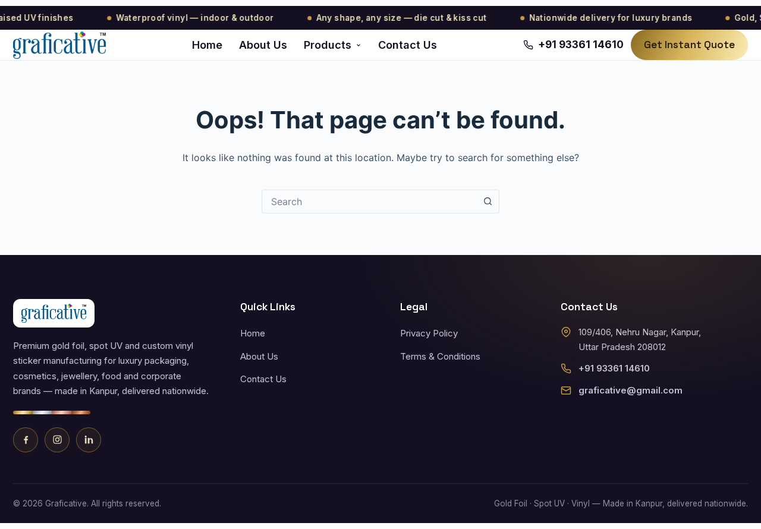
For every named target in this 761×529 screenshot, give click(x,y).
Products (327, 45)
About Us (263, 45)
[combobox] (369, 201)
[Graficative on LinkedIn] (88, 439)
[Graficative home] (59, 45)
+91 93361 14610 (614, 368)
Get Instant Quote (689, 44)
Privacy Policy (429, 333)
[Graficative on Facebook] (25, 439)
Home (207, 45)
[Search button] (487, 201)
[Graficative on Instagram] (57, 439)
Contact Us (407, 45)
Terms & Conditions (440, 356)
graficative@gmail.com (630, 390)
